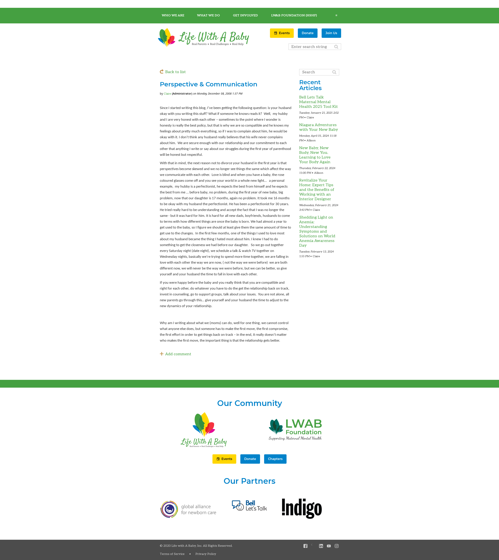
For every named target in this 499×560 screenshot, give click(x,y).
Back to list (175, 72)
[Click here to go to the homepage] (204, 447)
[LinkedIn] (321, 546)
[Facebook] (305, 546)
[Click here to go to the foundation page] (295, 447)
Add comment (178, 354)
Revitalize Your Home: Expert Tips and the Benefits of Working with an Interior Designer (316, 189)
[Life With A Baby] (204, 46)
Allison (311, 140)
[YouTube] (328, 546)
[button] (282, 36)
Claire (167, 93)
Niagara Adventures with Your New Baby (318, 127)
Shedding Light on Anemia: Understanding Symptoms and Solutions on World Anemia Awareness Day (317, 231)
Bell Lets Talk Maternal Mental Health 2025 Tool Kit (318, 102)
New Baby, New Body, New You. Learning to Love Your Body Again (315, 155)
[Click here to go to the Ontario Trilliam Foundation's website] (188, 517)
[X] (313, 546)
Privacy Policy (206, 554)
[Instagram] (336, 546)
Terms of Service (172, 554)
